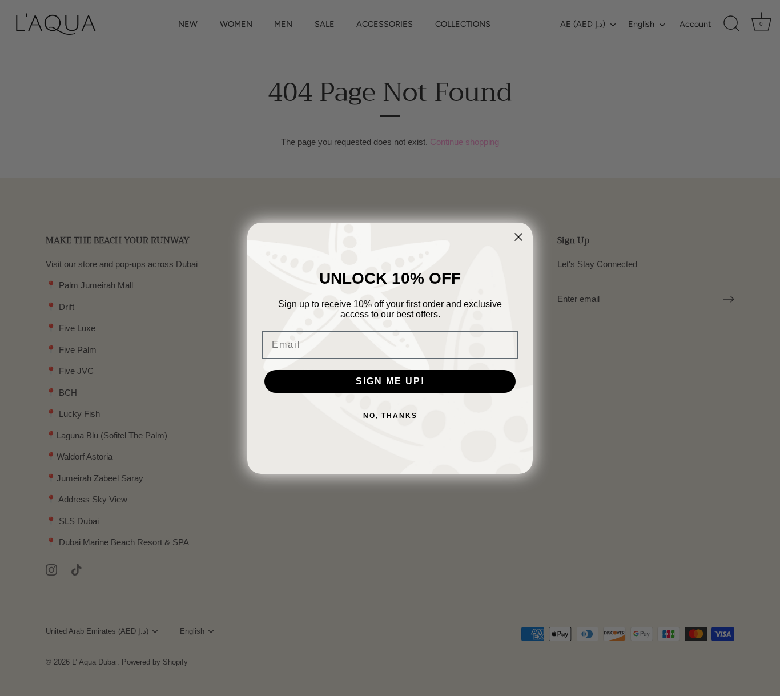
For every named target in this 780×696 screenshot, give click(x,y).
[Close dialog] (518, 237)
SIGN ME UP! (390, 381)
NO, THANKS (390, 416)
